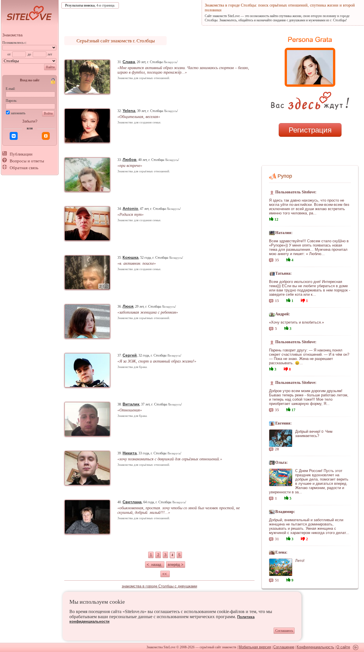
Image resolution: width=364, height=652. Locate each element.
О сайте (343, 647)
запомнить (18, 113)
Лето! (300, 560)
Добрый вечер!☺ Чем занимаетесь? (313, 433)
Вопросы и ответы (27, 161)
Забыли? (29, 121)
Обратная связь (24, 167)
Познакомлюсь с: (14, 43)
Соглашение (283, 647)
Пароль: (11, 101)
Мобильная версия (255, 647)
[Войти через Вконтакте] (14, 136)
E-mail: (10, 89)
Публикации (21, 154)
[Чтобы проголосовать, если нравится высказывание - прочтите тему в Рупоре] (271, 218)
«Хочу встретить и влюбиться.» (296, 322)
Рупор (285, 176)
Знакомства (12, 35)
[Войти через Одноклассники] (46, 136)
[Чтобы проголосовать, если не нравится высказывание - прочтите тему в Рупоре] (303, 300)
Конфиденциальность (315, 647)
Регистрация (310, 130)
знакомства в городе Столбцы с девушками (159, 586)
